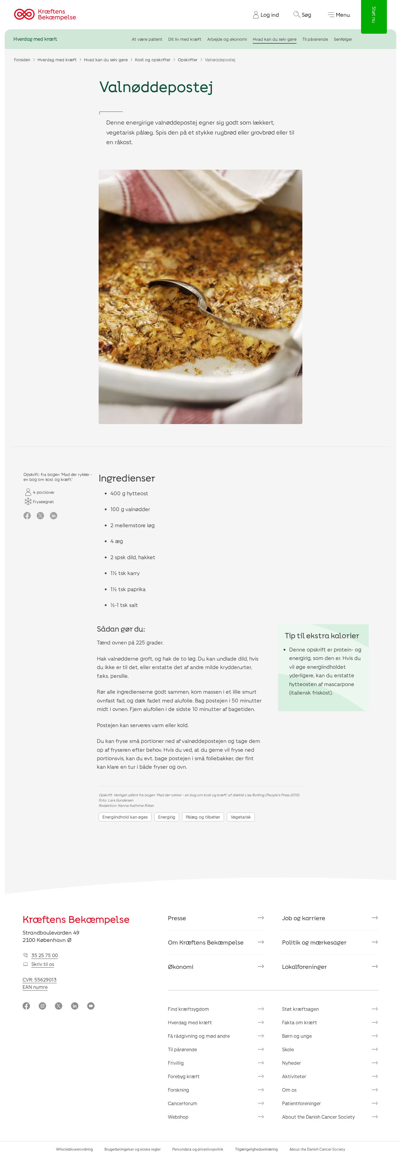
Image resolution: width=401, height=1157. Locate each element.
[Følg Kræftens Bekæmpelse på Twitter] (58, 1006)
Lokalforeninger (304, 966)
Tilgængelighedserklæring (256, 1149)
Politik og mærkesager (314, 942)
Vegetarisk (241, 816)
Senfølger (343, 39)
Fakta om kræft (299, 1022)
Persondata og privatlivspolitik (197, 1149)
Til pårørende (315, 39)
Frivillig (176, 1063)
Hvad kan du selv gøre (274, 39)
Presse (177, 917)
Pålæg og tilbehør (203, 816)
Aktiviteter (294, 1076)
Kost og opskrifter (153, 59)
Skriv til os (42, 964)
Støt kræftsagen (300, 1009)
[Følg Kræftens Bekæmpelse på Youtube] (91, 1006)
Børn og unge (297, 1036)
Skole (288, 1049)
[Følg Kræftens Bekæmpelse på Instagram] (42, 1006)
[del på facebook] (27, 516)
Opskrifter (188, 59)
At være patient (147, 39)
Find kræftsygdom (188, 1009)
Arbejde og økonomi (227, 39)
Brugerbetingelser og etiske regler (133, 1149)
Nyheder (291, 1063)
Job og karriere (303, 917)
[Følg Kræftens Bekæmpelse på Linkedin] (74, 1006)
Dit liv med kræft (184, 39)
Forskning (178, 1090)
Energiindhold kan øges (125, 816)
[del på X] (40, 516)
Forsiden (22, 59)
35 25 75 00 (44, 955)
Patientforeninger (301, 1103)
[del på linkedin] (53, 516)
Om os (289, 1090)
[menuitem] (263, 15)
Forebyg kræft (184, 1076)
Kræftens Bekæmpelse (76, 919)
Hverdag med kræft (35, 39)
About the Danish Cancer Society (318, 1116)
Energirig (166, 816)
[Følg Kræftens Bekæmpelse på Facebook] (26, 1006)
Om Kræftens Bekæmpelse (206, 942)
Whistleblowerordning (74, 1149)
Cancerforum (182, 1103)
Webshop (178, 1116)
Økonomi (180, 966)
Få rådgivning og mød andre (199, 1036)
